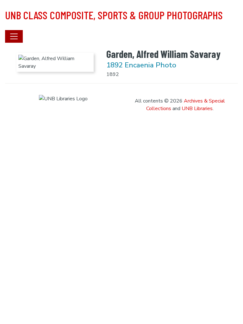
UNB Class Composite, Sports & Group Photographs (114, 15)
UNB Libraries (197, 108)
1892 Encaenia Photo (141, 65)
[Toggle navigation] (14, 36)
